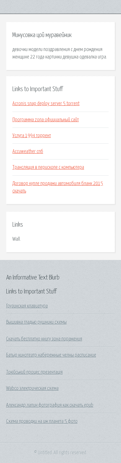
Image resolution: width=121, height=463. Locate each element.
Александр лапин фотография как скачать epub (49, 405)
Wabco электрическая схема (32, 388)
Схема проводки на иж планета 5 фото (42, 421)
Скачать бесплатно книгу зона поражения (44, 338)
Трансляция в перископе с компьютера (48, 167)
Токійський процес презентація (34, 372)
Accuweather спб (27, 151)
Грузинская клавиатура (27, 305)
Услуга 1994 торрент (31, 135)
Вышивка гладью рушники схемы (36, 322)
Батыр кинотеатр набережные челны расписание (51, 355)
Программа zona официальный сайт (45, 119)
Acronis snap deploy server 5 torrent (45, 103)
